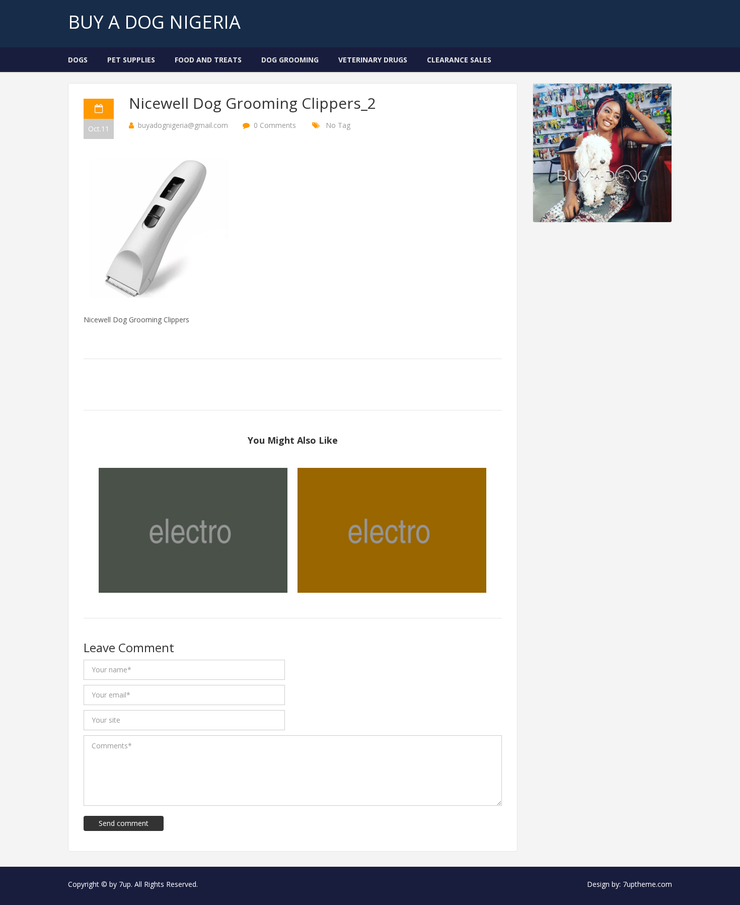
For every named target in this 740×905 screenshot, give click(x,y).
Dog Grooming (290, 59)
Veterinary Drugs (372, 59)
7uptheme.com (647, 884)
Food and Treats (208, 59)
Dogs (78, 59)
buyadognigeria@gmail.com (183, 125)
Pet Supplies (131, 59)
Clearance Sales (459, 59)
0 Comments (275, 125)
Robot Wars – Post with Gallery (193, 523)
